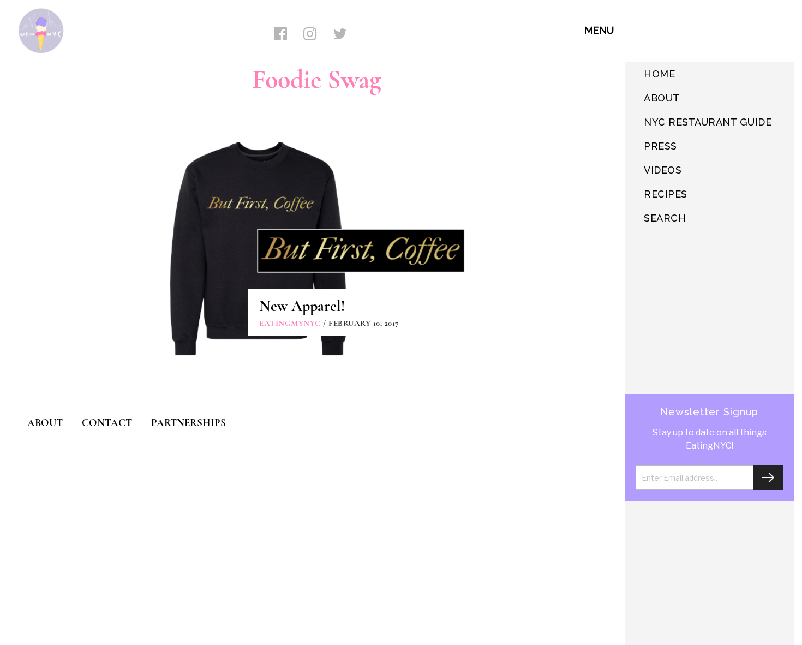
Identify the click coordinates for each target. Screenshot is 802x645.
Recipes (665, 194)
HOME (659, 74)
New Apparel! (302, 306)
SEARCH (665, 218)
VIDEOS (662, 170)
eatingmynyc (290, 323)
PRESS (660, 146)
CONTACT (107, 422)
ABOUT (662, 98)
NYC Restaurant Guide (707, 122)
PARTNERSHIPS (188, 422)
